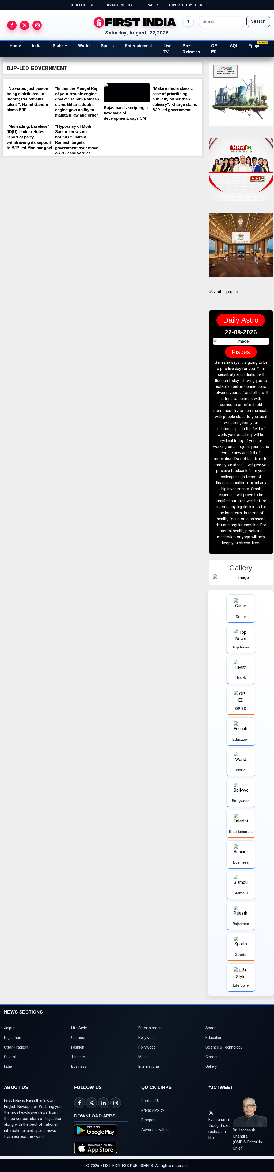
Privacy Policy (152, 1134)
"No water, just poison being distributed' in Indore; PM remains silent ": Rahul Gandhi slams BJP (27, 99)
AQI (233, 45)
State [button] (58, 45)
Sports (107, 45)
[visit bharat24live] (241, 173)
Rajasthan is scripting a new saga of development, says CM (126, 113)
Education (214, 1061)
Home (15, 45)
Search (258, 21)
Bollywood (147, 1061)
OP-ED (215, 48)
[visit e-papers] (224, 296)
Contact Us (150, 1125)
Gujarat (10, 1081)
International (149, 1090)
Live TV (167, 48)
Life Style (79, 1052)
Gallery (211, 1090)
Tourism (78, 1081)
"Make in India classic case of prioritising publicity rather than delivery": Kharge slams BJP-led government (174, 99)
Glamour (78, 1061)
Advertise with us (155, 1153)
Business (78, 1090)
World (84, 45)
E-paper (148, 1144)
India (36, 45)
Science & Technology (224, 1071)
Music (143, 1081)
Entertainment (138, 45)
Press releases (191, 48)
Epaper (255, 45)
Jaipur (9, 1052)
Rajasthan (12, 1061)
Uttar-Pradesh (16, 1071)
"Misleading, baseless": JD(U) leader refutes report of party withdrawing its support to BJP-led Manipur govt (29, 137)
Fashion (77, 1071)
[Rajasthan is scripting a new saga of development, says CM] (127, 92)
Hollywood (147, 1071)
